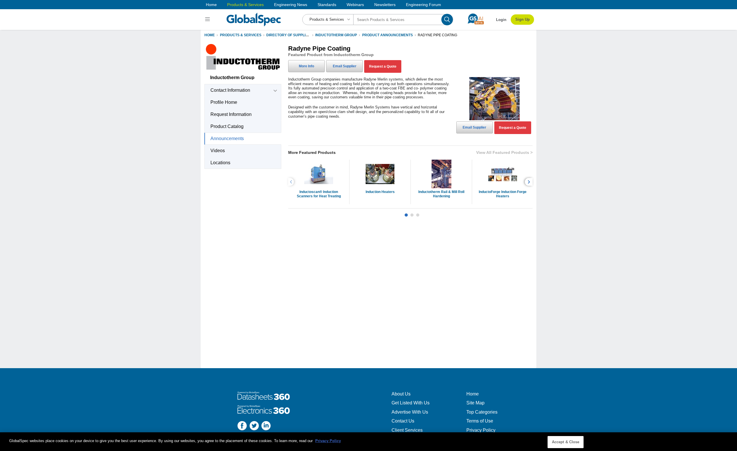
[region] (368, 441)
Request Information (231, 114)
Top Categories (481, 412)
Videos (217, 150)
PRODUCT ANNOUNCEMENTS (387, 35)
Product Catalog (227, 126)
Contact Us (403, 420)
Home (211, 4)
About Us (401, 393)
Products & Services (245, 4)
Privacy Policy (480, 430)
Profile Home (223, 102)
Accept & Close (566, 442)
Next (530, 182)
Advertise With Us (410, 412)
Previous (292, 182)
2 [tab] (412, 213)
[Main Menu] (208, 19)
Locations (220, 162)
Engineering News (290, 4)
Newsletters (385, 4)
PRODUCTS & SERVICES (240, 35)
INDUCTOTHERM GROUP (336, 35)
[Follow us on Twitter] (254, 426)
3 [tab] (418, 213)
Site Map (475, 402)
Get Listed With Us (411, 402)
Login (501, 20)
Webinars (355, 4)
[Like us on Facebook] (242, 426)
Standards (327, 4)
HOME (209, 35)
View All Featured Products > (504, 152)
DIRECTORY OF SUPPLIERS (289, 35)
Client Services (407, 430)
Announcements (227, 138)
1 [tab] (406, 213)
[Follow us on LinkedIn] (266, 426)
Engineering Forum (423, 4)
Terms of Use (479, 420)
